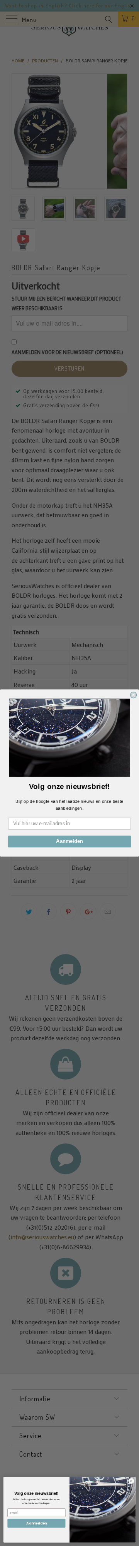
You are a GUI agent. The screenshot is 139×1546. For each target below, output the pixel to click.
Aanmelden (69, 841)
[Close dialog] (134, 695)
